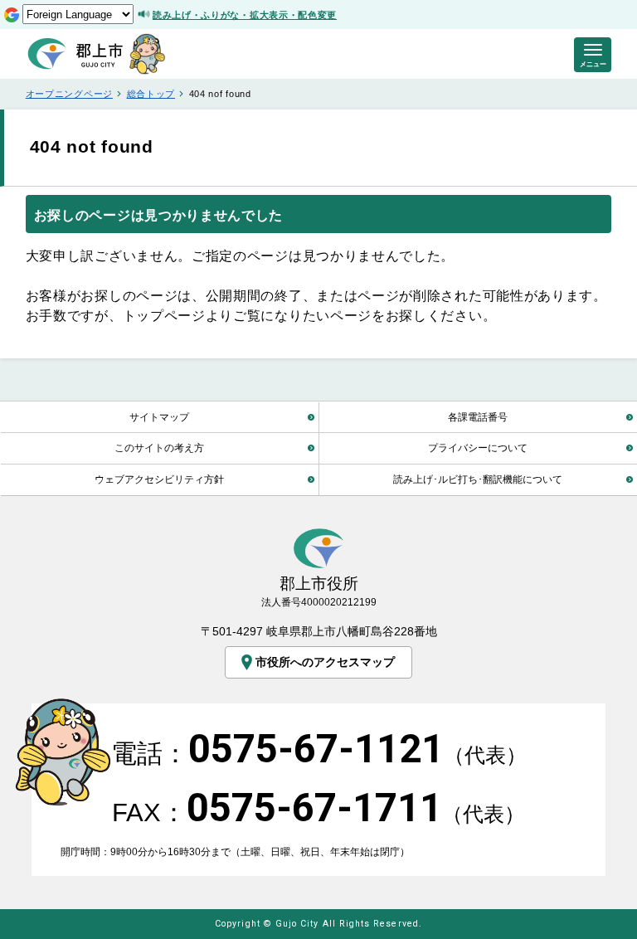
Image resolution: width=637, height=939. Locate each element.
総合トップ (151, 94)
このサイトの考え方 (159, 447)
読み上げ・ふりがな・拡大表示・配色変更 (245, 15)
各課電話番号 (478, 416)
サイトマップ (159, 416)
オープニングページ (69, 94)
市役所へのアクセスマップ (325, 662)
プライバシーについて (478, 447)
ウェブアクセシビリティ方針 (159, 479)
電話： (319, 753)
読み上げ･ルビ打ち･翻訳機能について (477, 479)
